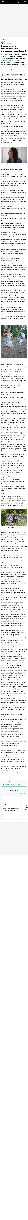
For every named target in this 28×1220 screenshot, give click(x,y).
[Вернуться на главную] (3, 2)
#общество (4, 777)
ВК (13, 784)
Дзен (19, 784)
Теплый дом (11, 62)
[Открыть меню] (25, 2)
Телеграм (6, 784)
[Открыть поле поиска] (18, 2)
